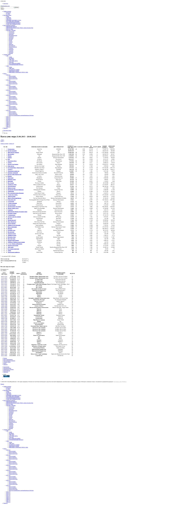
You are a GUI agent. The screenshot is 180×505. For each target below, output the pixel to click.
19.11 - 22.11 (4, 284)
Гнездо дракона (11, 223)
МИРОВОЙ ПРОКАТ (11, 26)
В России (8, 12)
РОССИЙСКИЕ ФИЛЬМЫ (12, 21)
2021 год (8, 79)
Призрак (10, 228)
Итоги (4, 73)
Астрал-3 (10, 169)
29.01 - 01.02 (4, 349)
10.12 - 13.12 (4, 279)
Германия (11, 36)
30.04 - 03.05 (4, 329)
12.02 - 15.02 (4, 346)
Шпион (9, 155)
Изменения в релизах (8, 369)
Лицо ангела (11, 166)
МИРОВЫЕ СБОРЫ (14, 71)
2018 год (8, 95)
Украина (11, 48)
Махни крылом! (12, 220)
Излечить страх (12, 237)
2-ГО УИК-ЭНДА (13, 60)
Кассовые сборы (7, 15)
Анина (9, 250)
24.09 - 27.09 (4, 296)
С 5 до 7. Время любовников (15, 243)
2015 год (8, 110)
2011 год (8, 120)
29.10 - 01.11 (4, 288)
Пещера (10, 176)
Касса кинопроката (8, 359)
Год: (2, 270)
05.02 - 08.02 (4, 347)
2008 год (8, 124)
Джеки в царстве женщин (14, 216)
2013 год (8, 118)
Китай (10, 40)
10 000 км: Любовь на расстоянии (16, 242)
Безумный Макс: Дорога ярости (16, 167)
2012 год (8, 119)
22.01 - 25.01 (4, 350)
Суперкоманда (11, 215)
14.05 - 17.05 (4, 326)
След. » (2, 141)
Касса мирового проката (9, 25)
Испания (11, 38)
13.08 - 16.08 (4, 306)
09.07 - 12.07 (4, 313)
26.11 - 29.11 (4, 282)
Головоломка (11, 149)
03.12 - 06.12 (4, 281)
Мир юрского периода (13, 152)
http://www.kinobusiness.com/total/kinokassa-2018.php (21, 115)
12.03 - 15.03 (4, 340)
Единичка (10, 210)
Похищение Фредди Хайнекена (15, 189)
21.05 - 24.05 (4, 324)
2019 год (8, 90)
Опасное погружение (13, 245)
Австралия (11, 31)
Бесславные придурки (13, 249)
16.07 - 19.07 (4, 312)
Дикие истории (11, 196)
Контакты (5, 3)
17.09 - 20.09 (4, 298)
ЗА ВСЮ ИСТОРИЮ (14, 69)
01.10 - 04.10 (4, 295)
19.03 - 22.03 (4, 338)
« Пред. (2, 140)
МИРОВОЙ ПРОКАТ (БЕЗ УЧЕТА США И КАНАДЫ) (19, 27)
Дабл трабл (11, 247)
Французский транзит (13, 240)
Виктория (10, 181)
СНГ (7, 55)
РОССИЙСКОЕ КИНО (14, 63)
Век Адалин (11, 183)
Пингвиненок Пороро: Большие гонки (17, 211)
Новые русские (11, 188)
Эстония (11, 50)
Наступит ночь (11, 238)
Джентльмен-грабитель (14, 252)
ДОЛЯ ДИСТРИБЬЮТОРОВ (13, 24)
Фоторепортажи (7, 368)
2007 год (8, 125)
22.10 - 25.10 (4, 290)
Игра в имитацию (12, 227)
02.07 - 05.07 (4, 315)
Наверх (2, 384)
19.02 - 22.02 (4, 344)
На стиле (10, 218)
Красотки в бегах (12, 161)
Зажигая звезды (12, 233)
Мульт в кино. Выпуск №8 (14, 174)
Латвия (10, 41)
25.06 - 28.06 (4, 316)
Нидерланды (12, 45)
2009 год (8, 123)
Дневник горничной (13, 172)
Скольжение (11, 201)
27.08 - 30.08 (4, 302)
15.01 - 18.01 (4, 352)
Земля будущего (12, 186)
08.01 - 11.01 (4, 354)
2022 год (8, 74)
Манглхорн (10, 177)
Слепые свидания (12, 203)
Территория (11, 191)
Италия (11, 39)
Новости (5, 128)
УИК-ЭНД (8, 19)
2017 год (8, 100)
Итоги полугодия (13, 78)
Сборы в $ (11, 143)
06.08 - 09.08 (4, 307)
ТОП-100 (11, 62)
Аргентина (11, 33)
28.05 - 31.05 (4, 323)
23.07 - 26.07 (4, 310)
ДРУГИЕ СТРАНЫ (10, 30)
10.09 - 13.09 (4, 299)
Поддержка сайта (117, 381)
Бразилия (11, 34)
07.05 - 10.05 (4, 327)
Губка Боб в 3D (11, 199)
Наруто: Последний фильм (14, 198)
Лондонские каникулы (13, 171)
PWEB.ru (124, 381)
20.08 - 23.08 (4, 304)
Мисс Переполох (12, 221)
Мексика (11, 44)
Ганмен (9, 162)
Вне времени (11, 232)
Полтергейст (11, 154)
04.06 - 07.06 (4, 321)
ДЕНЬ (7, 16)
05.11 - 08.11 (4, 287)
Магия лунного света (13, 208)
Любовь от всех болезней (14, 225)
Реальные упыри (12, 213)
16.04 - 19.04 (4, 332)
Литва (10, 43)
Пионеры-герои (12, 179)
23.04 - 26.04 (4, 330)
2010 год (8, 121)
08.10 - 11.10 (4, 293)
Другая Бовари (11, 205)
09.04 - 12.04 (4, 333)
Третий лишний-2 (12, 150)
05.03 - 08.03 (4, 341)
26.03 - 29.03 (4, 337)
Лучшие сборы (6, 54)
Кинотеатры (6, 366)
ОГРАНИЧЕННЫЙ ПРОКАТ (13, 22)
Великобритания (13, 35)
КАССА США (9, 29)
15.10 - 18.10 (4, 292)
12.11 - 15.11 (4, 285)
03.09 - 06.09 (4, 301)
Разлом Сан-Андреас (13, 164)
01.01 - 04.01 (4, 355)
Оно (9, 159)
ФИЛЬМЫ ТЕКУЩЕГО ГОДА (13, 20)
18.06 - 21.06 (4, 318)
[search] (16, 7)
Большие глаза (11, 230)
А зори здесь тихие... (13, 194)
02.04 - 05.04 (4, 335)
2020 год (8, 85)
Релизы (5, 358)
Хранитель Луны (12, 184)
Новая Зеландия (13, 47)
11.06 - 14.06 (4, 319)
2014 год (8, 116)
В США (8, 14)
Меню (2, 8)
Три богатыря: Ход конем (14, 206)
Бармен (10, 157)
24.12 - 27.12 (4, 276)
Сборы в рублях (4, 143)
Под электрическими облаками (16, 193)
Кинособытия (6, 370)
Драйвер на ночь (12, 235)
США (7, 66)
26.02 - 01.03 (4, 343)
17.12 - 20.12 (4, 278)
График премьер (7, 11)
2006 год (8, 126)
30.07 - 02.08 (4, 309)
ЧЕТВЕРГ (8, 17)
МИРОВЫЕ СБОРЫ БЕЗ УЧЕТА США (18, 72)
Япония (11, 53)
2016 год (8, 105)
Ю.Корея (11, 52)
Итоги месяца (12, 76)
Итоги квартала (13, 77)
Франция (11, 49)
